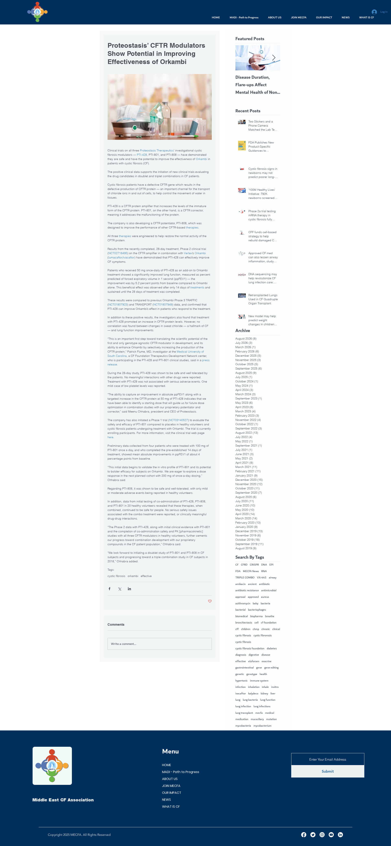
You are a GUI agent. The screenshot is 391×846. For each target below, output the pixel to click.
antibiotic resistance (247, 591)
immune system (259, 681)
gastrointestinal (244, 668)
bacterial (240, 610)
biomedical (241, 616)
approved (253, 597)
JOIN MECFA (171, 785)
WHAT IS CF (171, 806)
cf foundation (268, 623)
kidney (264, 694)
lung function (267, 700)
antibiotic (264, 584)
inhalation (253, 687)
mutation (271, 719)
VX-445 (261, 578)
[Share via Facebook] (109, 589)
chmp (256, 629)
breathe (269, 616)
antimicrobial (268, 591)
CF (236, 565)
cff (237, 629)
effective (146, 576)
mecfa (259, 713)
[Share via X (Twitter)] (119, 589)
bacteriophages (257, 610)
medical (269, 713)
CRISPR (254, 565)
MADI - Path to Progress (180, 772)
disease (265, 655)
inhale (265, 687)
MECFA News (251, 571)
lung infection (243, 707)
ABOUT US (170, 779)
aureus (265, 597)
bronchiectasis (243, 623)
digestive (254, 655)
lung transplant (244, 713)
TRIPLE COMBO (245, 578)
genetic (239, 674)
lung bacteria (250, 700)
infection (240, 687)
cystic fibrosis (116, 576)
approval (240, 597)
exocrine (266, 662)
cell (256, 623)
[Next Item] (274, 58)
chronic (265, 629)
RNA (264, 571)
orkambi (133, 576)
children (245, 629)
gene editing (271, 668)
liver (272, 694)
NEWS (166, 799)
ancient (252, 584)
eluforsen (253, 662)
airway (272, 578)
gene (259, 668)
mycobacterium (262, 726)
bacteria (265, 604)
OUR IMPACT (171, 792)
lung (237, 700)
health (263, 674)
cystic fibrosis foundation (249, 649)
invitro (275, 687)
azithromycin (242, 604)
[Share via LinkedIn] (129, 589)
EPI (271, 565)
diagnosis (240, 655)
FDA (238, 571)
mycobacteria (243, 726)
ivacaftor (240, 694)
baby (255, 604)
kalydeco (253, 694)
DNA (264, 565)
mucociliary (257, 719)
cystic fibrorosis (263, 636)
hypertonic (241, 681)
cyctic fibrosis (243, 636)
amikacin (240, 584)
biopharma (256, 616)
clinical (276, 629)
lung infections (262, 707)
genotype (251, 674)
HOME (166, 765)
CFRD (244, 565)
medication (241, 719)
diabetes (272, 649)
